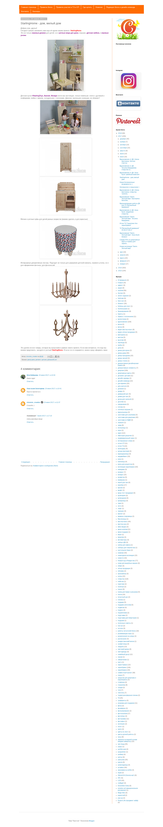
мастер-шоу (122, 524)
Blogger (91, 821)
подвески (121, 607)
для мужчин (122, 383)
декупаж (121, 370)
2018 (120, 133)
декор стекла (122, 361)
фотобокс (121, 716)
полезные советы (124, 623)
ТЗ (119, 698)
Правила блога (46, 7)
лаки (119, 503)
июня (122, 157)
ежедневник (122, 404)
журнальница (122, 412)
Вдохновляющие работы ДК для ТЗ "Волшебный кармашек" (130, 205)
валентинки (122, 319)
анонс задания (123, 296)
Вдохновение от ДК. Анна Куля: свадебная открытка (129, 212)
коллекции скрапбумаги (126, 467)
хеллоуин (121, 724)
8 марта (121, 283)
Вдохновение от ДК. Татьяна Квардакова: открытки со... (128, 168)
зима (119, 425)
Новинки (99, 7)
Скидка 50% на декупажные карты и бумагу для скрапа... (130, 241)
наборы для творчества (126, 548)
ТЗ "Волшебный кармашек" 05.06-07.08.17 (129, 229)
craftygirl (121, 783)
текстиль (121, 693)
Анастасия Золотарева (35, 388)
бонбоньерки (122, 309)
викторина (121, 335)
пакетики (121, 584)
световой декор (123, 649)
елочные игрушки (124, 409)
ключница (121, 462)
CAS (119, 780)
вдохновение (122, 322)
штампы (121, 767)
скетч (120, 662)
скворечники (122, 660)
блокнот (121, 303)
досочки (121, 402)
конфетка (121, 477)
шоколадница (123, 765)
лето (119, 506)
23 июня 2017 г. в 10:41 (53, 388)
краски (120, 488)
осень (120, 576)
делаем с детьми (41, 359)
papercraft (121, 795)
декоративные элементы (127, 368)
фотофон (121, 721)
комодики (121, 469)
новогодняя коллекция (126, 555)
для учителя (122, 386)
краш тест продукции (125, 493)
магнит (120, 514)
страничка (121, 685)
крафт (120, 490)
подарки (121, 602)
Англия (120, 293)
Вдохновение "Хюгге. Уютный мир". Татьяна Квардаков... (129, 218)
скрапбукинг (122, 667)
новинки (121, 553)
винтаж (120, 337)
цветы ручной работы (126, 734)
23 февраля (122, 280)
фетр (120, 706)
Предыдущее (105, 462)
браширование (123, 311)
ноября (123, 142)
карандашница (123, 454)
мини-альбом (122, 529)
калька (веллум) (123, 451)
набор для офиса (124, 545)
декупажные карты (124, 373)
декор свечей (122, 358)
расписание (122, 639)
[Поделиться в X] (53, 356)
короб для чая (123, 482)
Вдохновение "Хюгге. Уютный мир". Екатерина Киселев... (130, 198)
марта (122, 258)
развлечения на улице (126, 636)
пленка (120, 600)
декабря (123, 139)
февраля (123, 261)
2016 (120, 268)
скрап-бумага (122, 665)
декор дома (31, 359)
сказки (120, 657)
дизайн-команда (124, 381)
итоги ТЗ (121, 446)
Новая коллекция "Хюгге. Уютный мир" (129, 247)
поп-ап (120, 626)
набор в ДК (122, 542)
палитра (121, 587)
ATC (119, 778)
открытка (121, 579)
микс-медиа (122, 527)
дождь (120, 391)
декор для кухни (123, 350)
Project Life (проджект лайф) (128, 800)
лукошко (121, 511)
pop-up (120, 798)
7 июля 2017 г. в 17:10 (44, 416)
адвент (120, 285)
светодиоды (122, 652)
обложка (121, 571)
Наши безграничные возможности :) (127, 183)
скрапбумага (122, 670)
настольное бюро (124, 550)
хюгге (120, 729)
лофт (120, 508)
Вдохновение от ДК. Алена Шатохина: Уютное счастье (129, 161)
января (123, 264)
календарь (121, 449)
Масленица (122, 519)
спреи (120, 675)
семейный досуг (123, 654)
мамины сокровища (125, 516)
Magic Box (121, 793)
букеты (120, 314)
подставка (121, 615)
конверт (121, 472)
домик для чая (123, 396)
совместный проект (125, 673)
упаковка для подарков (126, 703)
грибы (120, 345)
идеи (119, 433)
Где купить (87, 7)
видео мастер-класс (125, 329)
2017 (120, 136)
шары (120, 747)
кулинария (121, 495)
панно (120, 589)
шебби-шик (122, 749)
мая (121, 252)
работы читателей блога (127, 631)
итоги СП (121, 443)
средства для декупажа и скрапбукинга (127, 678)
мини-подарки (123, 532)
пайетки (121, 581)
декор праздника (124, 356)
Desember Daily (123, 786)
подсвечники (122, 613)
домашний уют (52, 359)
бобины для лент (124, 306)
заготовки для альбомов (126, 415)
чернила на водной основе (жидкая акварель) (127, 740)
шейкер (120, 754)
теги (119, 690)
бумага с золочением (125, 316)
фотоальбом (122, 713)
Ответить (30, 381)
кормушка (121, 480)
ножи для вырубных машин (128, 563)
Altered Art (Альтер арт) (126, 775)
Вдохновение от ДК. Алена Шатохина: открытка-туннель (129, 192)
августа (123, 151)
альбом (120, 290)
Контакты (25, 11)
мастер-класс (122, 521)
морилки (121, 537)
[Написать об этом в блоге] (51, 356)
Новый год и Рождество (126, 561)
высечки (121, 340)
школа (120, 762)
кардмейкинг (122, 456)
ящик (119, 773)
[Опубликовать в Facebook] (56, 356)
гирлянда (121, 342)
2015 (120, 271)
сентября (123, 148)
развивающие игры (125, 633)
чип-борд (121, 744)
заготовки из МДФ (124, 420)
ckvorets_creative (33, 402)
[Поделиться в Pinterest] (58, 356)
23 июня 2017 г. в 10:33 (47, 375)
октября (123, 145)
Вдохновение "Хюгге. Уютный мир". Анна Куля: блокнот (130, 235)
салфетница (122, 644)
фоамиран (121, 708)
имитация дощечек (125, 435)
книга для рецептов (125, 464)
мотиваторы (122, 540)
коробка (121, 485)
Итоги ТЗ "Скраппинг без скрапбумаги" (129, 224)
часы (119, 737)
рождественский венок (126, 641)
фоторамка (122, 719)
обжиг (120, 566)
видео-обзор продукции (126, 332)
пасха (120, 594)
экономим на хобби (125, 770)
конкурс (120, 475)
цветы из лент (123, 732)
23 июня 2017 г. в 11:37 (52, 402)
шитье (120, 757)
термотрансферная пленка (128, 695)
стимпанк (121, 682)
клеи (119, 459)
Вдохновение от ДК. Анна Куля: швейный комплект (130, 173)
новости (121, 558)
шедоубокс (122, 752)
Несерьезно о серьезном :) (129, 187)
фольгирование (123, 711)
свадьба (121, 647)
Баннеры (36, 11)
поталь (120, 628)
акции (120, 288)
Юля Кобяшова (32, 375)
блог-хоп (121, 301)
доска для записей (124, 399)
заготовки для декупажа (126, 417)
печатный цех (123, 597)
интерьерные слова (125, 441)
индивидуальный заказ (126, 438)
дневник (121, 389)
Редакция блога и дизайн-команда (120, 7)
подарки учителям (124, 605)
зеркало (121, 422)
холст (120, 726)
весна (120, 327)
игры (119, 430)
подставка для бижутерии (127, 618)
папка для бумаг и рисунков (128, 592)
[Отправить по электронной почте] (48, 356)
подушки (121, 620)
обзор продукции (124, 568)
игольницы (122, 428)
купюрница (122, 501)
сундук (120, 687)
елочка (120, 407)
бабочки (121, 298)
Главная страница (28, 7)
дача (119, 348)
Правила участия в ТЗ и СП (67, 7)
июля (122, 154)
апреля (123, 255)
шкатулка (121, 760)
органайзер (122, 574)
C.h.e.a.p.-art (118, 18)
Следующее (25, 462)
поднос (120, 610)
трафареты (122, 700)
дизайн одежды (123, 378)
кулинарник (122, 498)
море (119, 534)
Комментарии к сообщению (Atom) (45, 466)
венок (120, 324)
